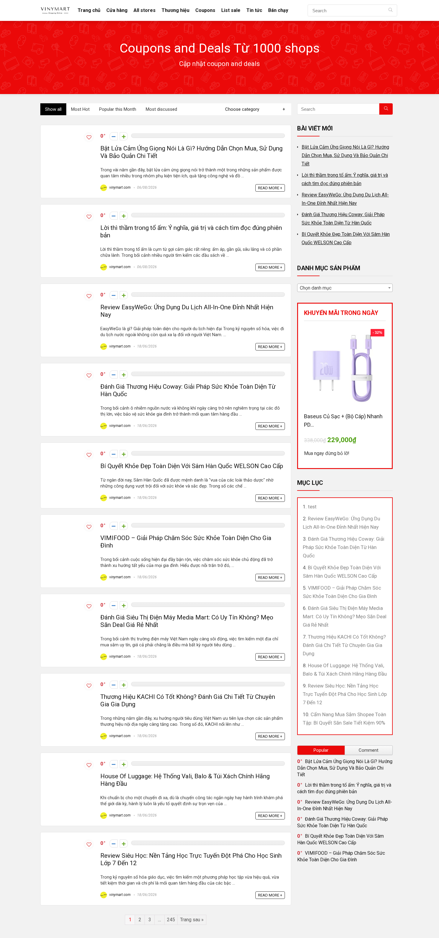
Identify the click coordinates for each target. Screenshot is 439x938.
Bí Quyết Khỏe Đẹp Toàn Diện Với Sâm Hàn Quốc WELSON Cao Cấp (191, 466)
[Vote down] (114, 136)
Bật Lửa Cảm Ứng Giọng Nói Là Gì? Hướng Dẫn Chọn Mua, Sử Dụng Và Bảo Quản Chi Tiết (345, 155)
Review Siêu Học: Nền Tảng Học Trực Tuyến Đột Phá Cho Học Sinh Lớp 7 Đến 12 (345, 694)
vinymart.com (119, 187)
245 (171, 919)
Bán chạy (278, 10)
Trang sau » (192, 919)
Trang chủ (89, 10)
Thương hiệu (175, 10)
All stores (144, 10)
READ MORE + (270, 188)
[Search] (390, 10)
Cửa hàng (117, 10)
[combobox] (345, 288)
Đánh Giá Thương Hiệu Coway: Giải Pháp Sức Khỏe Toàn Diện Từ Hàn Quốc (343, 547)
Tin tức (254, 10)
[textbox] (344, 288)
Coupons (205, 10)
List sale (230, 10)
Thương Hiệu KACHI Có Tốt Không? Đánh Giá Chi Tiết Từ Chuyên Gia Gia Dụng (344, 645)
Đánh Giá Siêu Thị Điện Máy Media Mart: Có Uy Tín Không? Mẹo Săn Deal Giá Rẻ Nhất (344, 616)
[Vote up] (124, 136)
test (312, 507)
